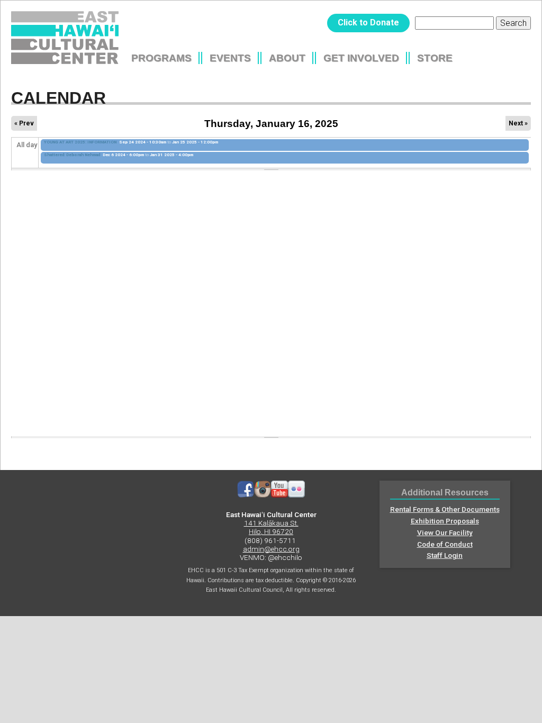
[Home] (65, 37)
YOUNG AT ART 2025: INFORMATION (80, 142)
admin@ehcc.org (271, 549)
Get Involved (361, 58)
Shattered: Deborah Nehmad (72, 154)
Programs (161, 58)
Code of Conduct (445, 544)
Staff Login (445, 555)
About (287, 58)
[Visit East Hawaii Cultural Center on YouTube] (279, 495)
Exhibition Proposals (445, 521)
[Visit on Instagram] (262, 495)
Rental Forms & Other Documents (445, 509)
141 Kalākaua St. (271, 523)
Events (230, 58)
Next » (518, 123)
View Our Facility (445, 532)
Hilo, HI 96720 (271, 531)
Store (435, 58)
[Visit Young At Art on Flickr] (296, 495)
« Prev (24, 123)
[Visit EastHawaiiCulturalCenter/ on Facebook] (245, 495)
